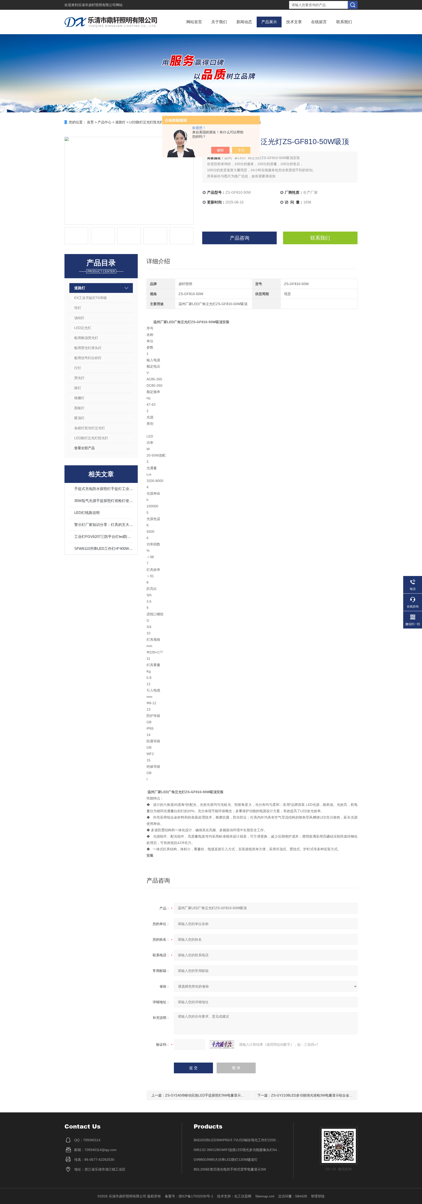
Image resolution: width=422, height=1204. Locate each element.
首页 (90, 122)
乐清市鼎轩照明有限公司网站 (100, 5)
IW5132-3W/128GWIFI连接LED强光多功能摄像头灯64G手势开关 (238, 1150)
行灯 (77, 368)
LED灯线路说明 (87, 513)
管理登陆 (318, 1196)
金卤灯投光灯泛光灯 (89, 428)
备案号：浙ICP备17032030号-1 (189, 1196)
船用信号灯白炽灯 (88, 358)
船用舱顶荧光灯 (86, 338)
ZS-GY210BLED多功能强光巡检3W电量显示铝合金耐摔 (313, 1095)
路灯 (77, 388)
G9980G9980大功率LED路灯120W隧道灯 (226, 1159)
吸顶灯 (79, 418)
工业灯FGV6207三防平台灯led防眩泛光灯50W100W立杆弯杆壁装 (103, 536)
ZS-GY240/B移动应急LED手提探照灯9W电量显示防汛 (206, 1095)
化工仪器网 (242, 1196)
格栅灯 (79, 398)
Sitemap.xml (264, 1196)
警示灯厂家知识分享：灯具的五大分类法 (103, 524)
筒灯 (77, 308)
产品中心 (104, 122)
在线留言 (319, 22)
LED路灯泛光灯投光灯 (146, 122)
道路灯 (120, 122)
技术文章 (294, 22)
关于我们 (219, 22)
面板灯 (79, 408)
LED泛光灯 (82, 328)
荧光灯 (79, 378)
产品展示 (269, 22)
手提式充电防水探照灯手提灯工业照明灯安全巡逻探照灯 (103, 489)
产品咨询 (239, 238)
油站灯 (79, 318)
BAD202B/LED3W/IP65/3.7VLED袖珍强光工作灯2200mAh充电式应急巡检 (238, 1140)
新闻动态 (244, 22)
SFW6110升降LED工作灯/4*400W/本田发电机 (103, 548)
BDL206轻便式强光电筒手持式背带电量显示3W (230, 1169)
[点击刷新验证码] (222, 1044)
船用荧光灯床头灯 (88, 348)
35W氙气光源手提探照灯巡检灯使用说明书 (103, 501)
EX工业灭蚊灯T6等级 (90, 298)
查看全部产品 (84, 448)
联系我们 (344, 22)
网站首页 (194, 22)
